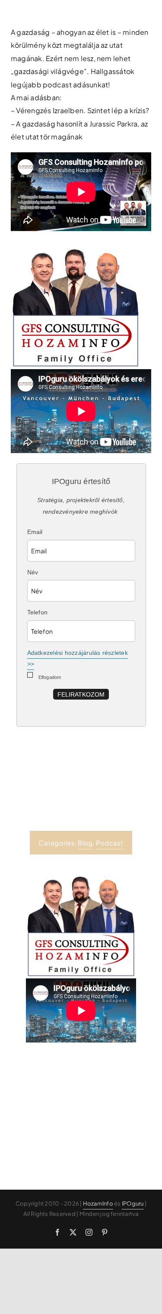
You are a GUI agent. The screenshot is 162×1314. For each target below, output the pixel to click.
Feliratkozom (81, 694)
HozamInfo (98, 1203)
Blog (85, 843)
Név (32, 572)
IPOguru (133, 1203)
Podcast (110, 843)
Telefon (37, 612)
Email (35, 531)
